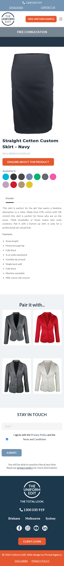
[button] (54, 56)
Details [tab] (10, 198)
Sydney (51, 518)
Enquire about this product (28, 161)
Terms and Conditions (34, 439)
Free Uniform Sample (41, 19)
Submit (12, 452)
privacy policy (25, 467)
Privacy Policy (39, 434)
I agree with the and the (34, 437)
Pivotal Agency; (53, 554)
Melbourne (32, 518)
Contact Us (48, 7)
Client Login (32, 541)
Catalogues (16, 7)
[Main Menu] (60, 19)
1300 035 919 (33, 510)
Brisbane (14, 518)
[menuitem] (48, 7)
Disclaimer (21, 561)
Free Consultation (32, 32)
